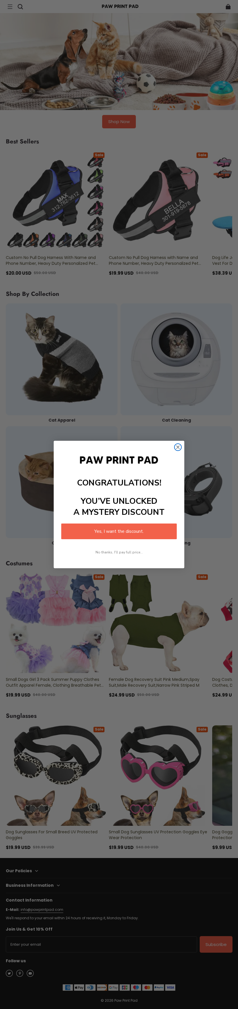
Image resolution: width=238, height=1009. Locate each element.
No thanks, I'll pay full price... (119, 552)
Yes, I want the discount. (119, 531)
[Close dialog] (177, 447)
